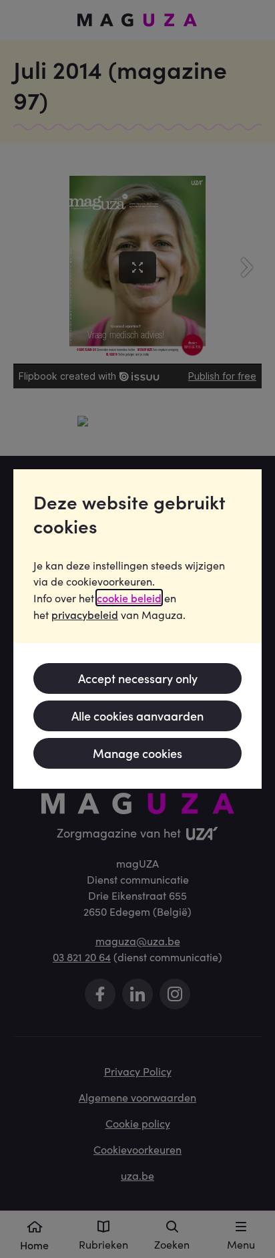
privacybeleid (84, 614)
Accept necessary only (138, 678)
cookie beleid (129, 597)
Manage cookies (137, 753)
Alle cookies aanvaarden (137, 715)
